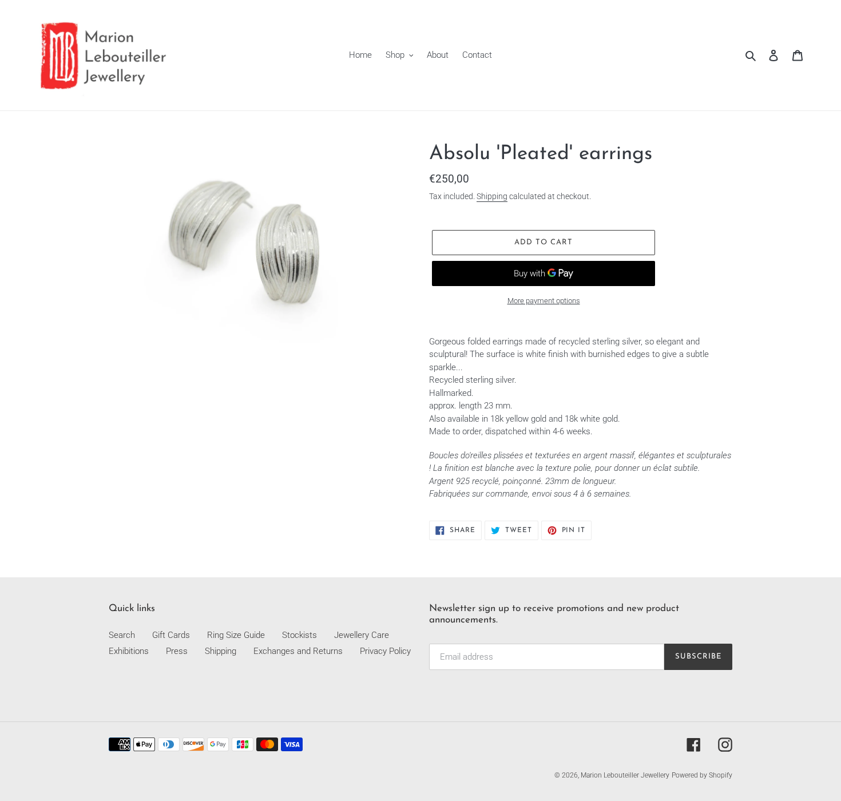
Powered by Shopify (702, 775)
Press (177, 651)
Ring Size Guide (236, 635)
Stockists (299, 635)
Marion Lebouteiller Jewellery (625, 775)
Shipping (492, 196)
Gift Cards (171, 635)
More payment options (543, 300)
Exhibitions (129, 651)
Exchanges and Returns (298, 651)
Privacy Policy (385, 651)
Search (122, 635)
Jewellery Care (361, 635)
